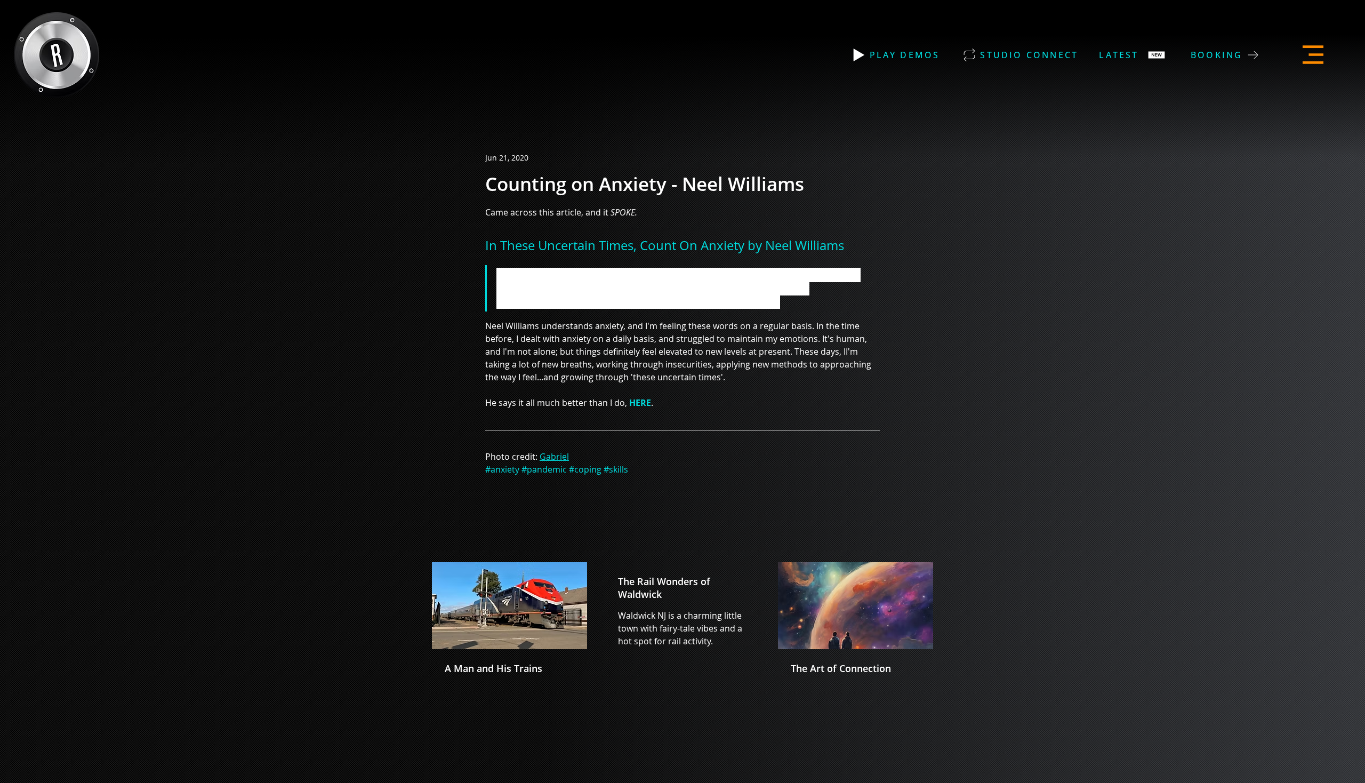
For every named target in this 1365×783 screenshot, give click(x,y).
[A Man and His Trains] (509, 605)
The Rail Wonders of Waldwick (664, 588)
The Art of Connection (841, 668)
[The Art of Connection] (855, 605)
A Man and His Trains (493, 668)
